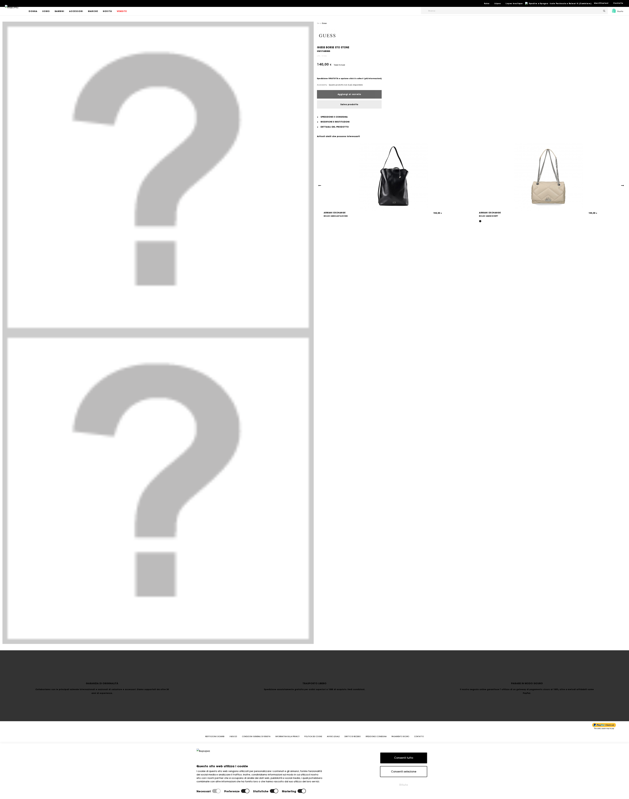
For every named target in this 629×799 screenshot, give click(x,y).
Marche (93, 11)
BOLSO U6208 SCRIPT (488, 216)
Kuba (486, 3)
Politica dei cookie (313, 736)
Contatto (618, 3)
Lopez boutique (514, 3)
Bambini (59, 11)
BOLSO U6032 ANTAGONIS (336, 216)
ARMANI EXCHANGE (335, 212)
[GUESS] (327, 35)
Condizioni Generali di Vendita (256, 736)
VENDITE (122, 11)
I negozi (233, 736)
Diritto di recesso (352, 736)
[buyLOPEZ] (12, 9)
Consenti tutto (403, 757)
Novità (107, 11)
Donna (33, 11)
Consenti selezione (403, 771)
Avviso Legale (333, 736)
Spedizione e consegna (376, 736)
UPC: (319, 56)
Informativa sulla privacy (287, 736)
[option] (158, 177)
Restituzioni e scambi (214, 736)
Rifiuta (403, 784)
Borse (324, 23)
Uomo (46, 11)
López (497, 3)
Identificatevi (601, 3)
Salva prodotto (349, 104)
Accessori (76, 11)
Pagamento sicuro (400, 736)
